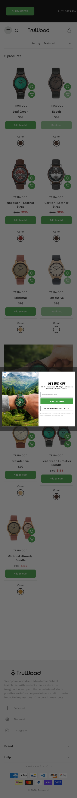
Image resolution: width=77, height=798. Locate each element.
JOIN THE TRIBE (57, 401)
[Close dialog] (5, 374)
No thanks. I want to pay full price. (56, 408)
